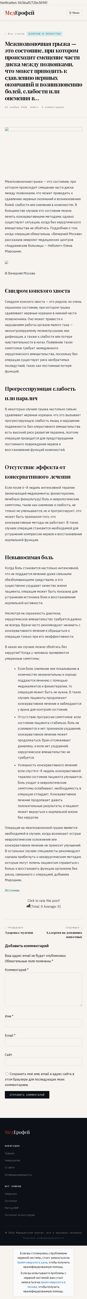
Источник (12, 890)
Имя (9, 1016)
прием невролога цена (32, 1262)
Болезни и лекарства (45, 33)
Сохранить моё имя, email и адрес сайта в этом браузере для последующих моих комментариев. (39, 1079)
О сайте (10, 1167)
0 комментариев (53, 107)
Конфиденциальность (18, 1175)
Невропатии (12, 1160)
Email (10, 1035)
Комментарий (17, 970)
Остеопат (11, 1201)
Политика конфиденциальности (43, 1238)
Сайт (8, 1055)
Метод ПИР (12, 1208)
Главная (9, 1153)
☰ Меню (74, 12)
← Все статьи (14, 33)
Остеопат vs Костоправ (20, 1215)
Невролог (11, 1194)
